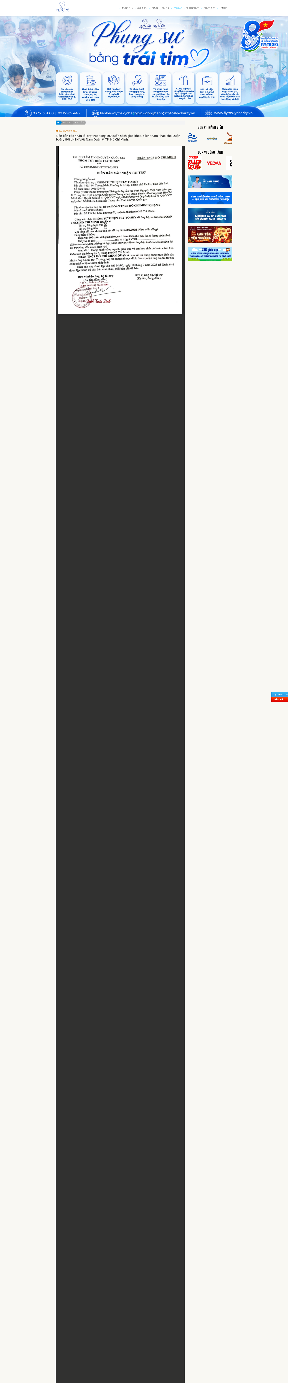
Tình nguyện (193, 8)
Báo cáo (178, 8)
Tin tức (165, 8)
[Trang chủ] (58, 123)
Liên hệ (223, 8)
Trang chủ (127, 8)
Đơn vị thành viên (210, 128)
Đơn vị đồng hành (210, 152)
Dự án (155, 8)
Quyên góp (209, 8)
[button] (133, 114)
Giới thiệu (142, 8)
